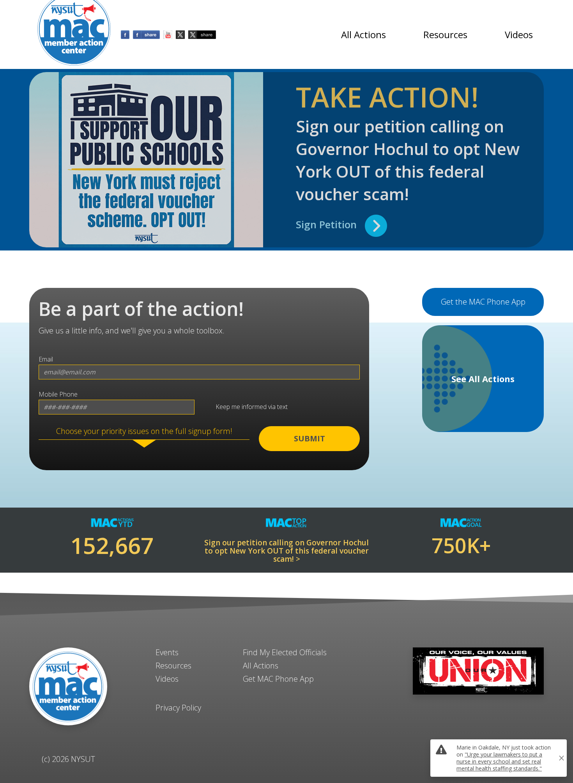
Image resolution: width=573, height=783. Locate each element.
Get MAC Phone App (278, 679)
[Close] (561, 639)
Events (167, 652)
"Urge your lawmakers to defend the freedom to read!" (501, 681)
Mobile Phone (58, 394)
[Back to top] (286, 759)
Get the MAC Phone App (483, 301)
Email (46, 359)
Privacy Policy (178, 707)
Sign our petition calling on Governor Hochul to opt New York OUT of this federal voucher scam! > (286, 551)
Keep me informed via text (250, 407)
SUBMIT (309, 438)
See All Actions (483, 379)
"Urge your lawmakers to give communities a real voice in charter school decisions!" (503, 642)
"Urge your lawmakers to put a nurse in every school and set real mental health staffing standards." (499, 761)
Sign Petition (330, 224)
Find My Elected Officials (285, 652)
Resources (445, 34)
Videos (519, 34)
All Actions (363, 34)
